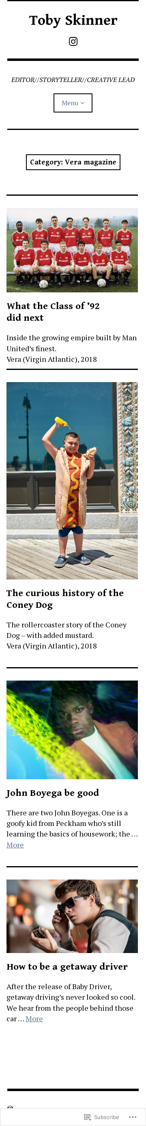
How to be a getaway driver (67, 967)
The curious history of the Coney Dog (65, 599)
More (15, 844)
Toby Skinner (73, 20)
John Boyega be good (52, 793)
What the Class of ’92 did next (52, 312)
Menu (70, 102)
